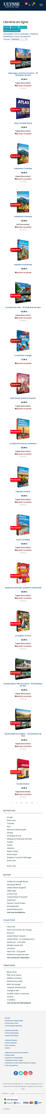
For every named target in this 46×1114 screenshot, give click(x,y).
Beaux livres (12, 972)
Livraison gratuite (11, 1043)
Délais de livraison (11, 1040)
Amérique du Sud (14, 836)
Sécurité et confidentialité (14, 1058)
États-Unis (11, 820)
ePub (24, 88)
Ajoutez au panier (23, 85)
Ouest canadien (23, 539)
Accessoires (25, 36)
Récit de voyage (13, 984)
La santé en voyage (23, 355)
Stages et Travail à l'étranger (19, 857)
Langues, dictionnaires (16, 987)
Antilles (10, 842)
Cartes (17, 36)
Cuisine (10, 997)
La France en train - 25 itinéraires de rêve (23, 307)
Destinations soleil (14, 981)
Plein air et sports (14, 975)
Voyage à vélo (13, 990)
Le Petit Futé (12, 894)
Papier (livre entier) (23, 83)
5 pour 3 (23, 27)
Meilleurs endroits (14, 978)
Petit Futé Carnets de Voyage (19, 930)
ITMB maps (11, 891)
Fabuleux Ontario (23, 491)
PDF (21, 88)
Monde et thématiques (16, 830)
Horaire (7, 1048)
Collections (9, 920)
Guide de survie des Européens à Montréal (23, 587)
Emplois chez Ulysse (12, 1035)
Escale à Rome (23, 784)
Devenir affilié (9, 1055)
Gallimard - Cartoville (16, 942)
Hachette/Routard (14, 909)
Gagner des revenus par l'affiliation (16, 1053)
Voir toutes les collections (18, 958)
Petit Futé (11, 927)
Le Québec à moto (23, 635)
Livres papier (8, 34)
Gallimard (11, 900)
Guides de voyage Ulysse (17, 881)
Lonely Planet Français (16, 936)
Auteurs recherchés (11, 1030)
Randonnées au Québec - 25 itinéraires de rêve (23, 735)
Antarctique (12, 854)
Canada (10, 823)
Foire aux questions (11, 1065)
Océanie (10, 848)
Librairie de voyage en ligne (14, 1021)
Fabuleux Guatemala (23, 264)
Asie (8, 826)
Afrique (10, 833)
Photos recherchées (12, 1033)
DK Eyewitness (13, 906)
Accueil (7, 1018)
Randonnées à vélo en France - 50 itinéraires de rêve (23, 684)
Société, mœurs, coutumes (18, 993)
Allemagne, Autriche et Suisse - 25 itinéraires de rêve (23, 74)
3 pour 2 (14, 27)
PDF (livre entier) (23, 224)
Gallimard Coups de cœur (18, 954)
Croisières (11, 1000)
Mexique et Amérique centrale (19, 839)
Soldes (7, 27)
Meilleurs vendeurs (12, 30)
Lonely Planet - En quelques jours (20, 939)
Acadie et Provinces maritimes (23, 443)
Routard (10, 933)
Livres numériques (22, 34)
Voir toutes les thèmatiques (19, 1003)
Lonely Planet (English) (16, 888)
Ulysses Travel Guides (16, 903)
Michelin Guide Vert (15, 945)
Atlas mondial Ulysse (23, 123)
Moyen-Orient (12, 851)
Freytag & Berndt (14, 884)
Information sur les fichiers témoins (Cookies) (20, 1063)
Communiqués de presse (13, 1026)
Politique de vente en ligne (14, 1060)
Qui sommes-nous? (12, 1023)
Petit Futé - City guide (16, 951)
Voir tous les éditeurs (16, 912)
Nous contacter (10, 1045)
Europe (10, 817)
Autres (9, 845)
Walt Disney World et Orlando (23, 398)
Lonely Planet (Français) (17, 897)
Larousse (11, 948)
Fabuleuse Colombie (23, 168)
